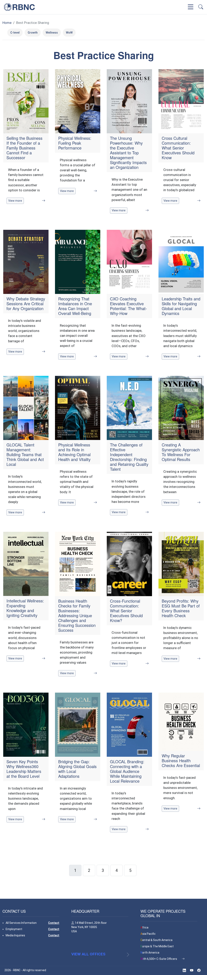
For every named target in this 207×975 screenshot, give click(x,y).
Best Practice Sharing (32, 23)
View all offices (88, 954)
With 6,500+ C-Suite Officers (159, 958)
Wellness (52, 32)
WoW (69, 32)
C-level (15, 32)
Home (7, 23)
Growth (33, 32)
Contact (53, 922)
